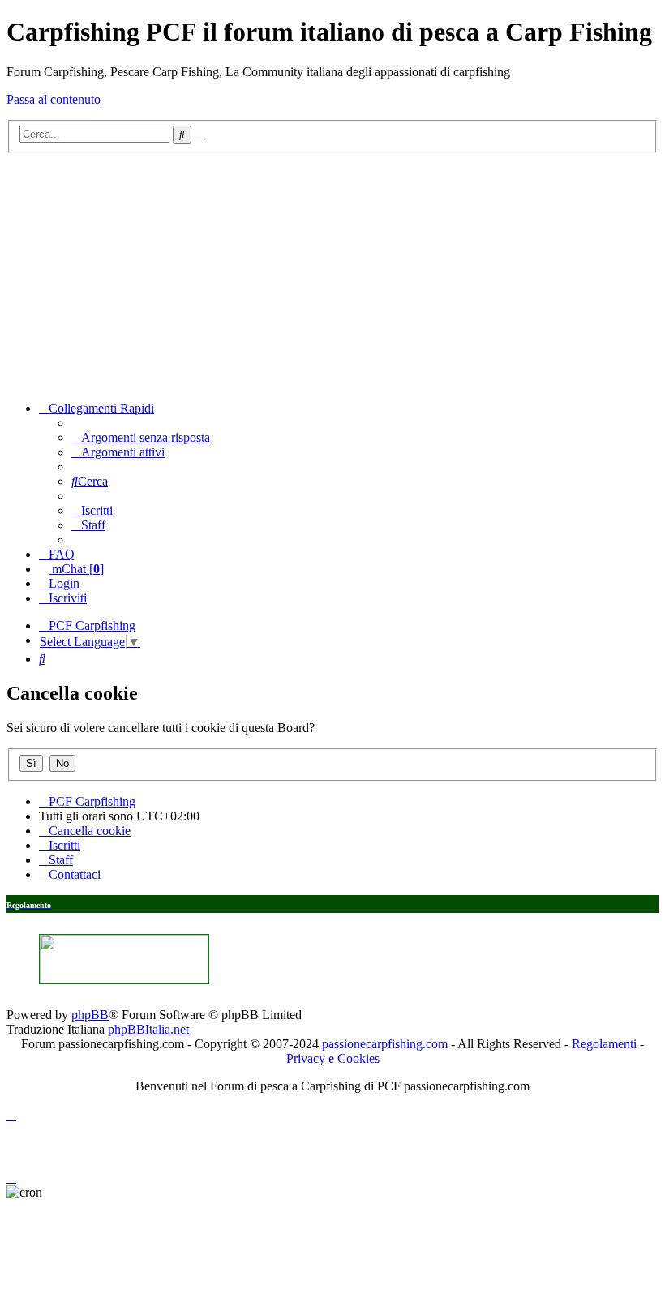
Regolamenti (604, 1044)
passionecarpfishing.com (385, 1044)
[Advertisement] (332, 274)
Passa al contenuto (53, 99)
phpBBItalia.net (148, 1029)
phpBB (90, 1015)
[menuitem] (140, 437)
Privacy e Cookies (333, 1058)
